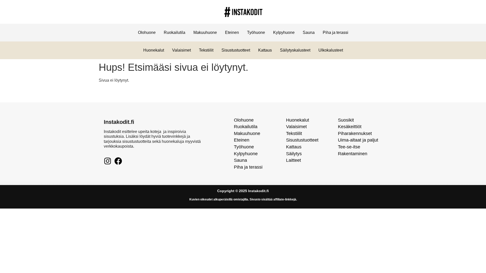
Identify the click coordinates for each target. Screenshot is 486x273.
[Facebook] (118, 161)
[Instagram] (107, 161)
